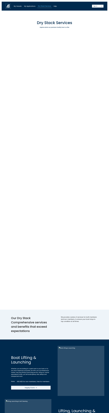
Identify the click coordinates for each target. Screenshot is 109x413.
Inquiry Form (30, 388)
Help (55, 6)
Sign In (95, 6)
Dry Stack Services (44, 6)
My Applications (29, 6)
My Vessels (18, 6)
